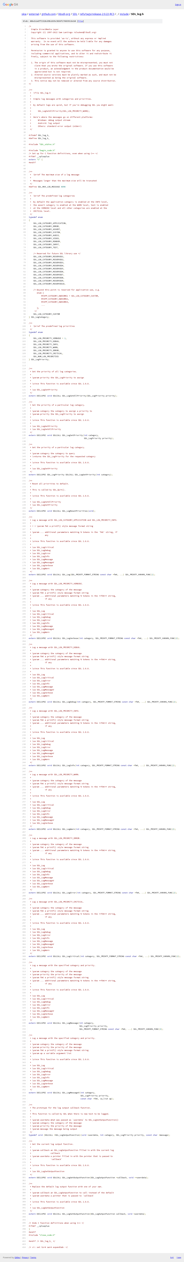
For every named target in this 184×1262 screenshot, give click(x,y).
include (124, 14)
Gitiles (17, 1257)
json (179, 1257)
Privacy (25, 1257)
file (80, 21)
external (34, 14)
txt (172, 1257)
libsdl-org (64, 14)
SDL (75, 14)
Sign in (178, 4)
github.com (49, 14)
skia (24, 14)
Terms (33, 1257)
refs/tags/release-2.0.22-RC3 (97, 14)
